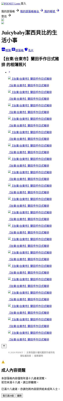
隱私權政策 (25, 356)
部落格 (19, 50)
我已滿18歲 (8, 395)
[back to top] (4, 346)
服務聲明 (38, 356)
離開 (19, 395)
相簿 (8, 50)
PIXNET (19, 352)
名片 (31, 50)
